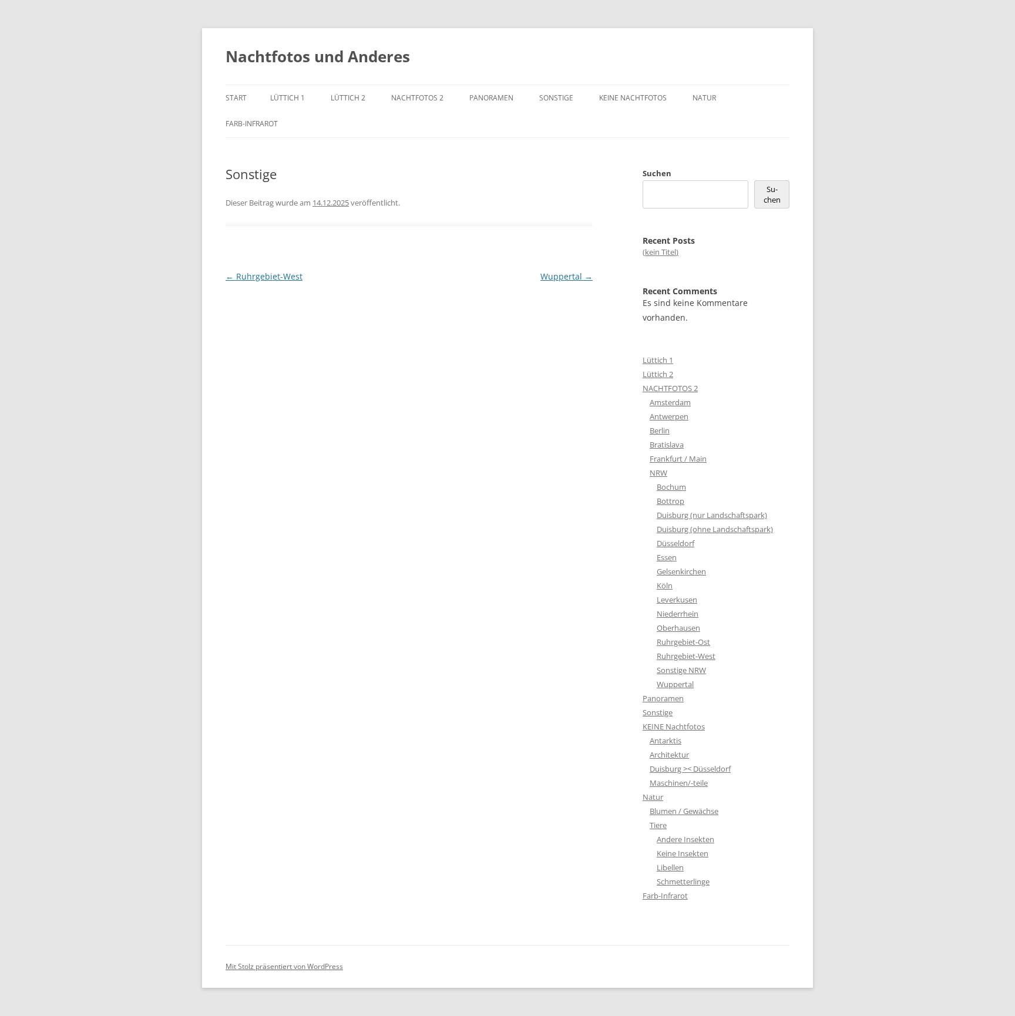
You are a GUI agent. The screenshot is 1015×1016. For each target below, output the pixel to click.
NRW (658, 472)
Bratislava (667, 444)
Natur (704, 98)
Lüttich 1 (287, 98)
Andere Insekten (685, 839)
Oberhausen (678, 628)
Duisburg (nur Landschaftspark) (712, 515)
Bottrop (670, 501)
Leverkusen (677, 599)
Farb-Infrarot (252, 124)
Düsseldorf (675, 543)
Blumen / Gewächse (684, 811)
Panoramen (491, 98)
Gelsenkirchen (681, 571)
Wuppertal (566, 276)
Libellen (670, 867)
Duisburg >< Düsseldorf (690, 768)
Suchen (657, 173)
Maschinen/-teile (679, 783)
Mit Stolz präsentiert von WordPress (284, 966)
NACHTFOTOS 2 (417, 98)
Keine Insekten (682, 853)
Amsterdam (670, 402)
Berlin (660, 430)
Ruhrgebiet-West (264, 276)
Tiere (658, 825)
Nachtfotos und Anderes (318, 56)
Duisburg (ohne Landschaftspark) (715, 529)
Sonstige (556, 98)
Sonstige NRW (681, 670)
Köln (665, 585)
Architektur (669, 754)
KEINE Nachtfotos (633, 98)
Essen (667, 557)
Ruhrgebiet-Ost (683, 642)
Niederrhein (677, 613)
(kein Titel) (660, 252)
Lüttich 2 (348, 98)
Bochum (671, 487)
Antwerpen (669, 416)
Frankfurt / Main (678, 458)
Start (236, 98)
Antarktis (665, 740)
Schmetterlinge (683, 881)
